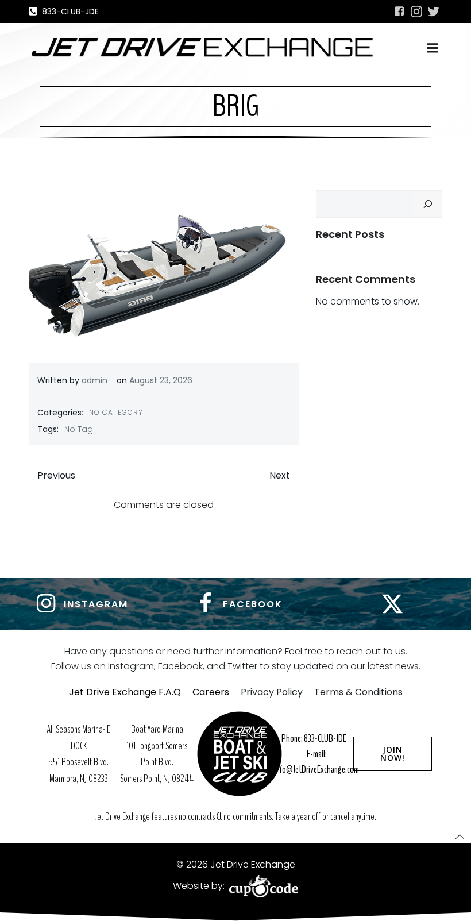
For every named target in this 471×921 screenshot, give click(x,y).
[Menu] (432, 48)
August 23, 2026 (160, 380)
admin (94, 380)
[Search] (428, 204)
